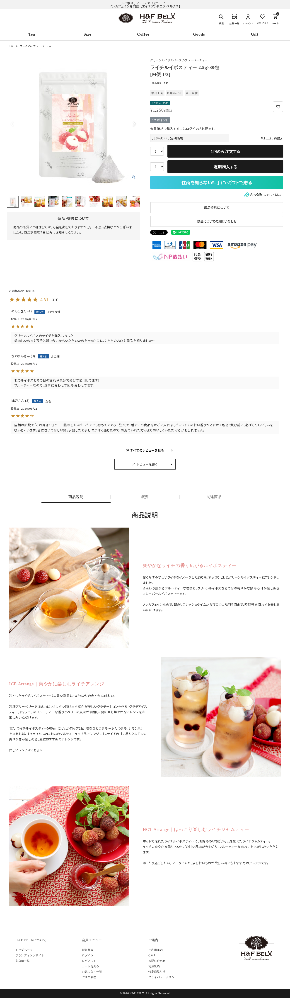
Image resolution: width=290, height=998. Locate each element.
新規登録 (88, 950)
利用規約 (154, 966)
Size (87, 34)
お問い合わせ (157, 960)
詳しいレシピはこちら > (25, 750)
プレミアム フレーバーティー (37, 46)
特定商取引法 (157, 971)
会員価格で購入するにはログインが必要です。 (183, 128)
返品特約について (217, 207)
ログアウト (89, 960)
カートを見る (90, 966)
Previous (12, 124)
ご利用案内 (155, 950)
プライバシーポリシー (162, 977)
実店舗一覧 (22, 960)
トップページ (24, 950)
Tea (31, 34)
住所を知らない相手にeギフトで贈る (216, 182)
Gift (255, 34)
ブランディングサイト (29, 955)
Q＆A (152, 955)
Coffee (143, 34)
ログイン (88, 955)
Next (134, 124)
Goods (199, 34)
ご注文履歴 (89, 977)
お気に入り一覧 (92, 971)
